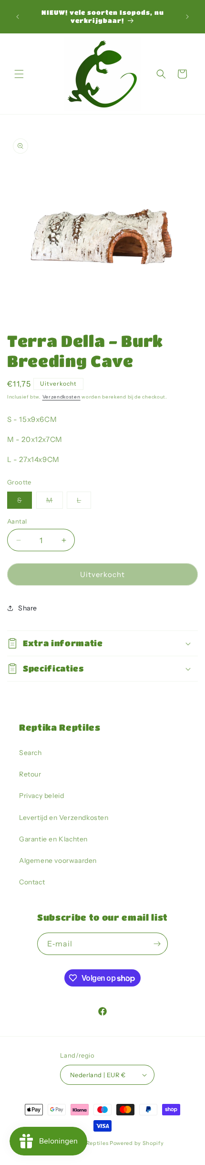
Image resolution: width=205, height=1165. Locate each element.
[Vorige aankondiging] (17, 16)
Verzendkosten (61, 397)
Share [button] (27, 608)
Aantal (17, 521)
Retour (30, 774)
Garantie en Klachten (53, 839)
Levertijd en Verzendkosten (64, 817)
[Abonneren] (156, 944)
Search (30, 752)
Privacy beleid (41, 795)
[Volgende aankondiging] (187, 16)
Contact (32, 882)
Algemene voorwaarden (58, 860)
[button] (19, 73)
